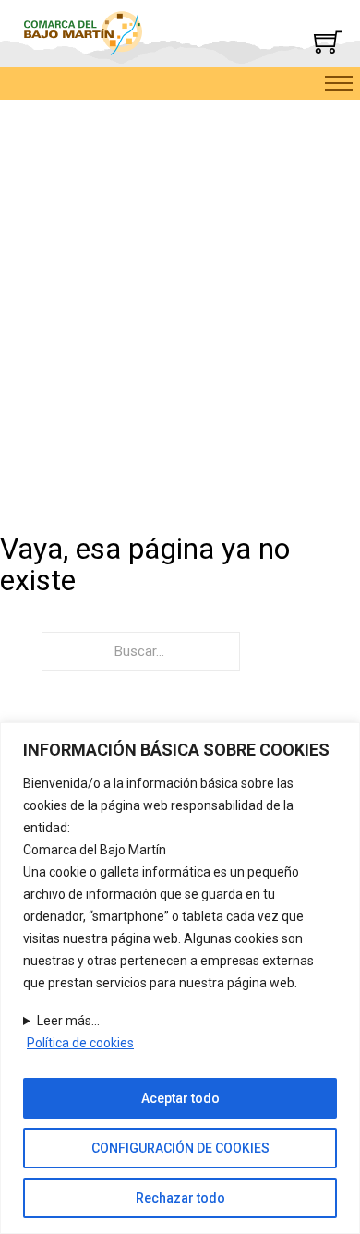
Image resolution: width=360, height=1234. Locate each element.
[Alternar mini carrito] (328, 41)
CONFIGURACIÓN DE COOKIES (180, 1148)
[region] (180, 978)
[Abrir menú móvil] (339, 83)
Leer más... (68, 1020)
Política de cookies (80, 1042)
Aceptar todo (180, 1098)
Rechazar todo (180, 1198)
